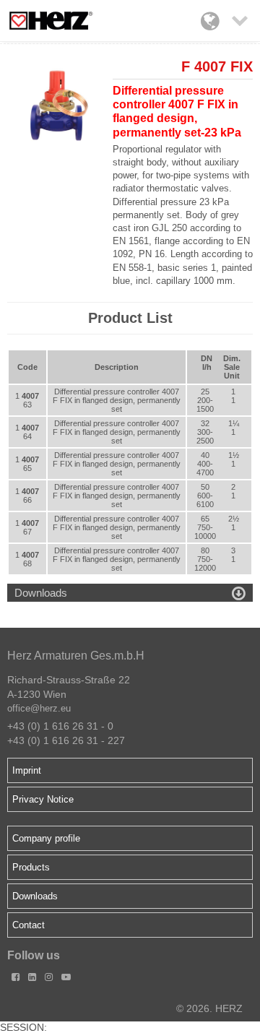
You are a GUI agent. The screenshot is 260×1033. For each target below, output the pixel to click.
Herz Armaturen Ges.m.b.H (75, 655)
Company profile (46, 838)
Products (31, 867)
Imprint (26, 770)
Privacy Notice (43, 799)
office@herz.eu (39, 708)
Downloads (35, 896)
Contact (28, 925)
